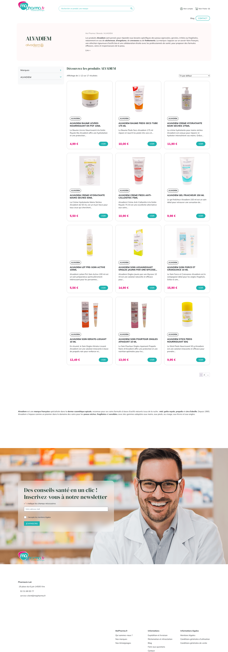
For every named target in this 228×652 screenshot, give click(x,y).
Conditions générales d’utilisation (195, 639)
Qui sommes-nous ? (124, 635)
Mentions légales (187, 635)
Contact (202, 18)
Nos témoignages (123, 643)
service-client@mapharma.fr (33, 595)
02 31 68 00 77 (27, 591)
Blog (192, 18)
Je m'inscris (32, 523)
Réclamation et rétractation (160, 639)
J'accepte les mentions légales (39, 517)
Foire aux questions (156, 647)
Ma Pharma (90, 33)
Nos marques (121, 639)
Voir (103, 144)
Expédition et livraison (157, 635)
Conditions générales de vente (193, 643)
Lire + (88, 50)
